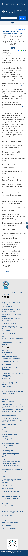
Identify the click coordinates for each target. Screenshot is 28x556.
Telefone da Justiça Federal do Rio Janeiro (12, 315)
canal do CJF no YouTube (14, 85)
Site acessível (12, 547)
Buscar (2, 15)
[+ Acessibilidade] (27, 228)
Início (3, 26)
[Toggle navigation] (10, 23)
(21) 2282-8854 (6, 330)
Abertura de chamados (9, 333)
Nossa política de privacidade (9, 555)
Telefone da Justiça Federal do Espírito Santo (11, 319)
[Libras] (27, 223)
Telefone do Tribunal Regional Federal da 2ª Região (11, 310)
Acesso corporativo (20, 29)
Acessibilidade (18, 10)
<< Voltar (4, 28)
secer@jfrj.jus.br (7, 378)
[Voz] (27, 226)
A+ (6, 11)
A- (2, 11)
